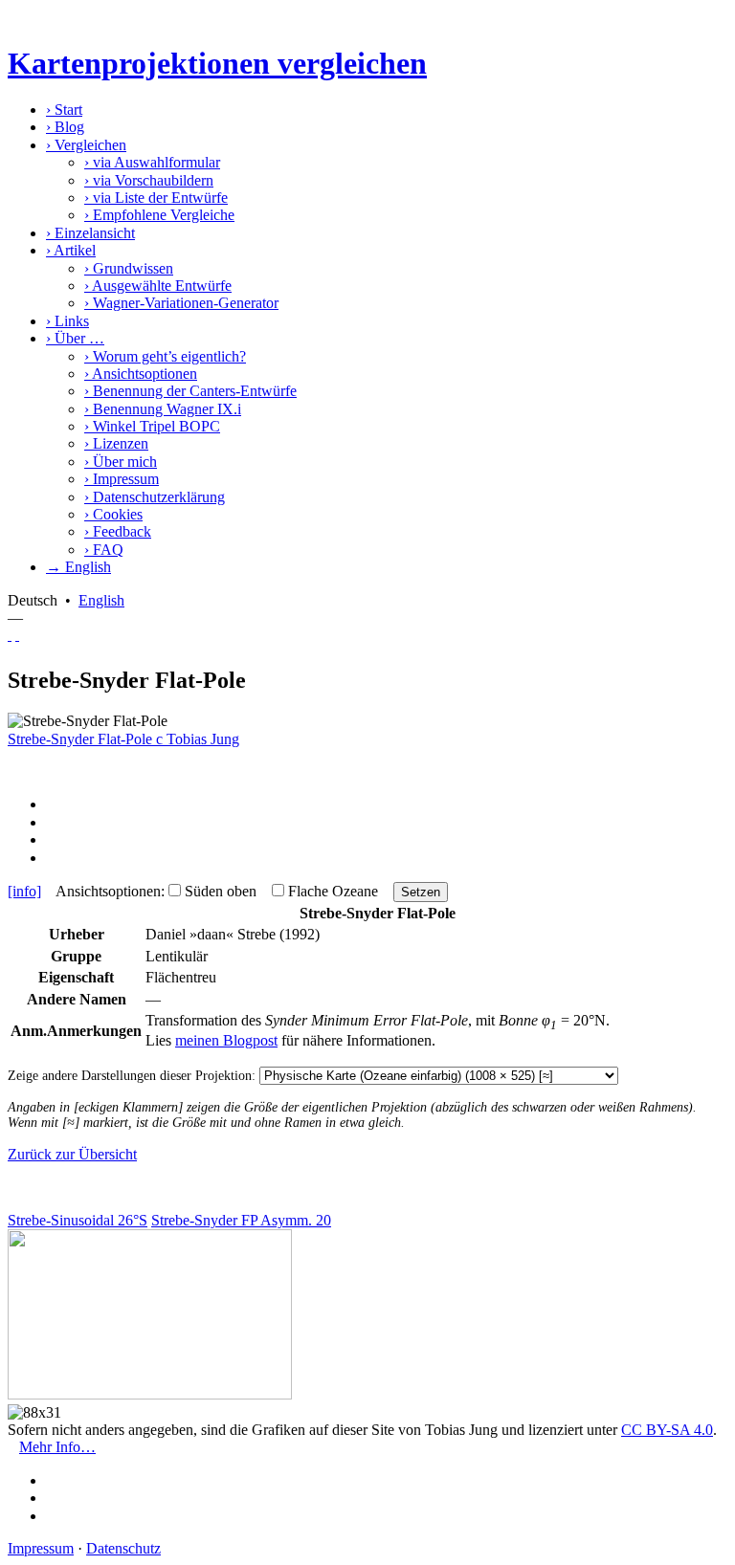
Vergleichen (86, 145)
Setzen (420, 892)
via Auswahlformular (152, 162)
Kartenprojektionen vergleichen (217, 63)
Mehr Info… (57, 1447)
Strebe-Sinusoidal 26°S (77, 1220)
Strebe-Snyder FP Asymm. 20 (241, 1220)
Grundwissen (128, 268)
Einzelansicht (90, 233)
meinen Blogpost (226, 1040)
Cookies (113, 514)
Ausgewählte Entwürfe (158, 285)
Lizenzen (116, 443)
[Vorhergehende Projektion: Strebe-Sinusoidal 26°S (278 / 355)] (9, 635)
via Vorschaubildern (148, 180)
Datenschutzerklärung (154, 497)
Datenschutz (123, 1548)
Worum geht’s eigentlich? (165, 356)
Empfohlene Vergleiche (159, 215)
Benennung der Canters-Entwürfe (190, 391)
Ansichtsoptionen (140, 373)
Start (64, 109)
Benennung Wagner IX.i (162, 409)
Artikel (71, 250)
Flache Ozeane (333, 891)
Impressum (121, 479)
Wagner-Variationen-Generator (181, 303)
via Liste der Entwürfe (156, 197)
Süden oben (220, 891)
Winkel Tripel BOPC (152, 426)
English (101, 600)
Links (67, 321)
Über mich (120, 461)
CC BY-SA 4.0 (667, 1430)
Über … (75, 338)
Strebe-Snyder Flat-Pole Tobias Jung (123, 739)
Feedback (117, 531)
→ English (78, 567)
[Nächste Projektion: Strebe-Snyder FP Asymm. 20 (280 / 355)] (17, 635)
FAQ (103, 549)
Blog (65, 127)
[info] (24, 891)
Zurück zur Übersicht (72, 1154)
